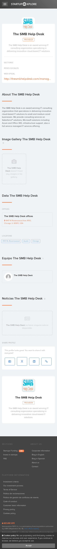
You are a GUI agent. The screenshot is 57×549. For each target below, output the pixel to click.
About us (35, 463)
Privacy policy (9, 509)
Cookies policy (9, 513)
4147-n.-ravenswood (11, 241)
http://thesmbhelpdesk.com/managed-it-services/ (28, 78)
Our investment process (13, 486)
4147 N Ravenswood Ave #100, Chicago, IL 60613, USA (17, 222)
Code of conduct (10, 501)
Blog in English (38, 455)
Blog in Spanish (38, 459)
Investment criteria (11, 482)
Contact (35, 467)
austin (26, 241)
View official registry (31, 528)
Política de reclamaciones (14, 494)
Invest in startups (10, 455)
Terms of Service (10, 490)
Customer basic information (14, 505)
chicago (35, 241)
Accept (28, 546)
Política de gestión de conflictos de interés (21, 498)
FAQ (5, 459)
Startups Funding (13, 451)
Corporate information (41, 451)
